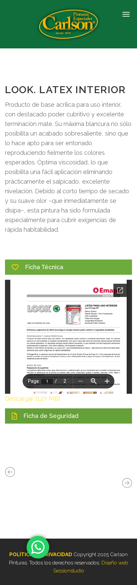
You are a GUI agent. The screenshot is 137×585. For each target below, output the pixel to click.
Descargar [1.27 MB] (32, 398)
